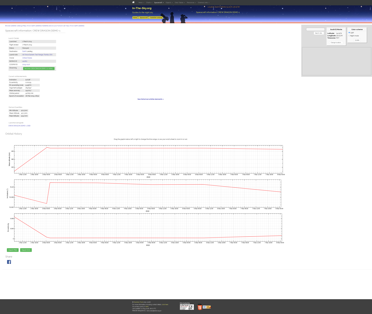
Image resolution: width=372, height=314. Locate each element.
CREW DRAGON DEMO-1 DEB (19, 126)
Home (135, 17)
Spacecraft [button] (158, 2)
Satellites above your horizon (52, 26)
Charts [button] (148, 2)
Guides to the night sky (142, 12)
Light (352, 33)
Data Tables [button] (179, 2)
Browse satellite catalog (13, 26)
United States (27, 58)
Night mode (354, 36)
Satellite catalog (156, 17)
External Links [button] (203, 2)
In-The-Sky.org (142, 8)
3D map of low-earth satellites (74, 26)
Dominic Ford (138, 302)
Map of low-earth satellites (32, 26)
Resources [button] (191, 2)
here (147, 306)
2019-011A (26, 64)
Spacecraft (144, 17)
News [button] (141, 2)
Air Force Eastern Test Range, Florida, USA (37, 55)
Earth (24, 51)
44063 (24, 61)
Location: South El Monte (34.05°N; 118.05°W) (224, 7)
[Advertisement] (337, 61)
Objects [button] (169, 2)
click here (165, 304)
